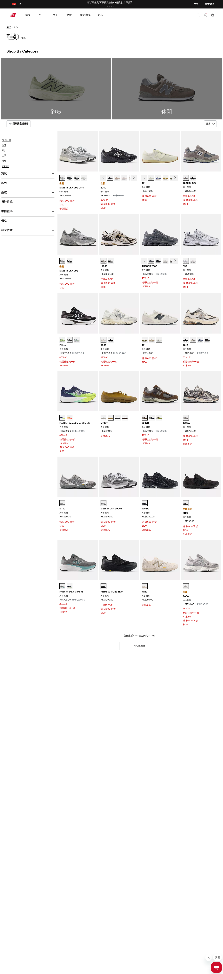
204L (103, 187)
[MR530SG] (185, 260)
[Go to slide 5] (115, 7)
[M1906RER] (110, 260)
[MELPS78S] (62, 339)
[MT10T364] (117, 417)
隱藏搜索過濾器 (20, 123)
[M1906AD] (185, 417)
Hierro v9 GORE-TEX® (112, 591)
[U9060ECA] (103, 339)
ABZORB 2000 (149, 266)
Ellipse (62, 345)
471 (143, 183)
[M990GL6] (103, 503)
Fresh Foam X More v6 (71, 591)
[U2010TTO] (193, 339)
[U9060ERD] (185, 586)
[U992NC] (84, 177)
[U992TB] (69, 177)
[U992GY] (62, 177)
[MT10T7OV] (125, 417)
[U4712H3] (151, 177)
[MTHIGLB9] (103, 586)
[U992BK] (76, 177)
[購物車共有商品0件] (212, 15)
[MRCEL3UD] (69, 417)
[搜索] (198, 15)
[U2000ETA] (151, 260)
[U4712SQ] (165, 177)
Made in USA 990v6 (111, 508)
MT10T (104, 423)
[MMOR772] (69, 586)
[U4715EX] (158, 177)
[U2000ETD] (165, 260)
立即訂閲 (127, 2)
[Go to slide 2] (110, 7)
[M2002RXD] (193, 177)
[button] (205, 15)
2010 (185, 345)
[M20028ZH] (159, 417)
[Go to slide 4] (113, 7)
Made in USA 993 (68, 270)
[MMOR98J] (62, 586)
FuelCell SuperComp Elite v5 (74, 423)
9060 (103, 345)
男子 (9, 27)
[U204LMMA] (117, 177)
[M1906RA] (103, 260)
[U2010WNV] (200, 339)
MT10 (62, 508)
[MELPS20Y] (69, 339)
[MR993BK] (69, 260)
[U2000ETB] (158, 260)
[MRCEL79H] (62, 417)
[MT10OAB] (62, 503)
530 (185, 266)
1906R (104, 266)
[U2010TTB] (185, 339)
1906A (186, 423)
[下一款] (134, 178)
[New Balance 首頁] (13, 15)
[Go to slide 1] (108, 7)
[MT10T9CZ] (110, 417)
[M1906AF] (144, 503)
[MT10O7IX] (144, 586)
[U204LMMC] (124, 177)
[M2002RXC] (185, 177)
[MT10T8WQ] (103, 417)
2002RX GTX (189, 183)
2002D (145, 423)
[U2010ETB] (207, 339)
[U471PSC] (151, 339)
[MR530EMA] (193, 260)
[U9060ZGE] (110, 339)
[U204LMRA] (110, 177)
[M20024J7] (144, 417)
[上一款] (103, 178)
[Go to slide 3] (111, 7)
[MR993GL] (62, 260)
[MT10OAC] (185, 503)
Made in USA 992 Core (71, 187)
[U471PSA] (144, 339)
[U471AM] (159, 339)
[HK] (12, 4)
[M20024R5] (151, 417)
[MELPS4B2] (76, 339)
